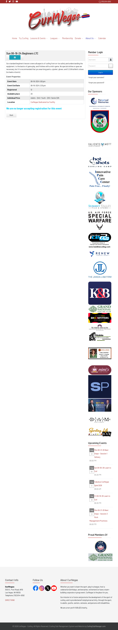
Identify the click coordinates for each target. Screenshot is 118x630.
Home (14, 38)
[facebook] (6, 1)
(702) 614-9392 (106, 1)
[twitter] (10, 1)
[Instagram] (13, 1)
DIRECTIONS (10, 600)
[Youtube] (17, 1)
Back (11, 115)
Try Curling (23, 38)
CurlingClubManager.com (96, 626)
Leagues (54, 38)
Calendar (102, 38)
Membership (67, 38)
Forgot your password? (96, 83)
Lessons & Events (38, 38)
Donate (78, 38)
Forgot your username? (96, 77)
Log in (100, 72)
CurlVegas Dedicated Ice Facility (43, 102)
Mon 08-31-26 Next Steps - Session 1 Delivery (101, 453)
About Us (90, 38)
